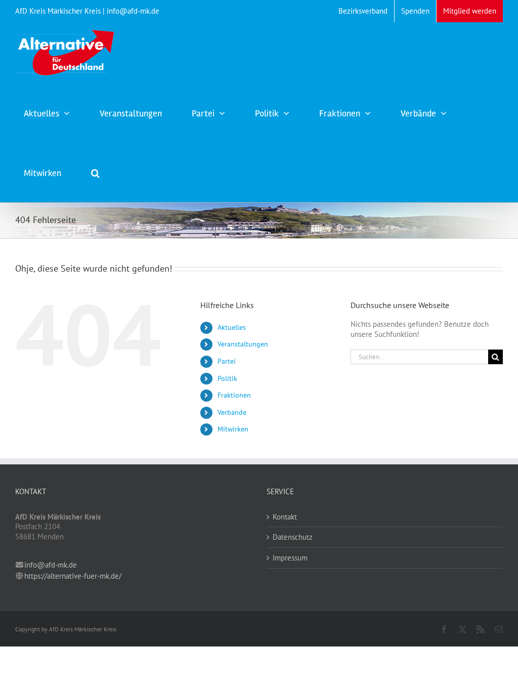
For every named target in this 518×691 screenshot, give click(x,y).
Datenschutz (293, 537)
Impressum (290, 558)
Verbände (232, 412)
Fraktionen (234, 395)
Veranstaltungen (243, 344)
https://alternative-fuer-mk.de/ (72, 576)
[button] (95, 172)
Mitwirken (233, 429)
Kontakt (285, 517)
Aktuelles (232, 327)
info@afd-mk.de (50, 565)
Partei (227, 361)
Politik (227, 378)
